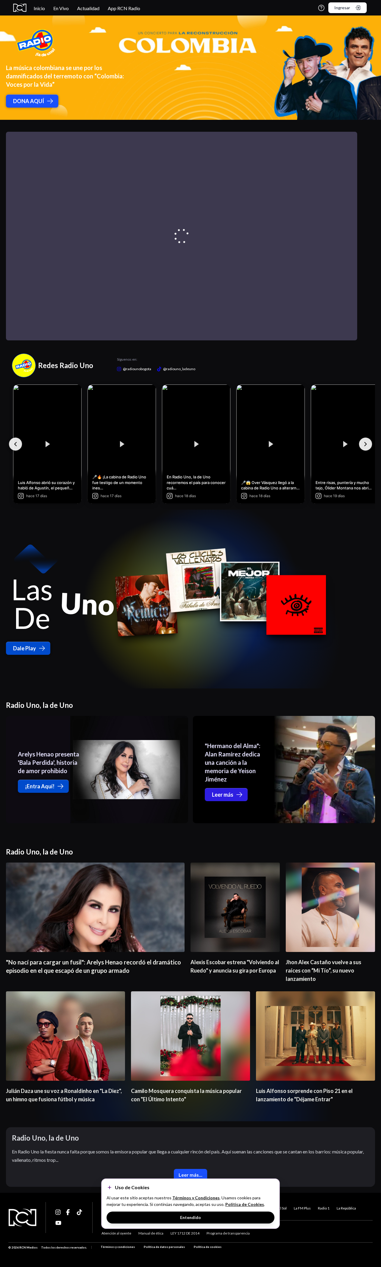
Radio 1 (324, 1208)
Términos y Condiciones (196, 1197)
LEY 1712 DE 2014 (185, 1233)
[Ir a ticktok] (58, 1212)
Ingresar (342, 7)
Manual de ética (150, 1233)
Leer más (222, 794)
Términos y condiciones (118, 1247)
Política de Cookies (244, 1204)
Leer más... (190, 1175)
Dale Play (24, 648)
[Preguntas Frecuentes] (321, 7)
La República (346, 1208)
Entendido (190, 1217)
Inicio (39, 8)
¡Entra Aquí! (39, 786)
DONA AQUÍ (28, 101)
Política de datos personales (164, 1247)
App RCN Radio (124, 8)
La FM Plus (302, 1208)
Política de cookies (207, 1247)
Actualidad (88, 8)
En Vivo (61, 8)
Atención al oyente (116, 1233)
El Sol (282, 1208)
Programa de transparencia (228, 1233)
